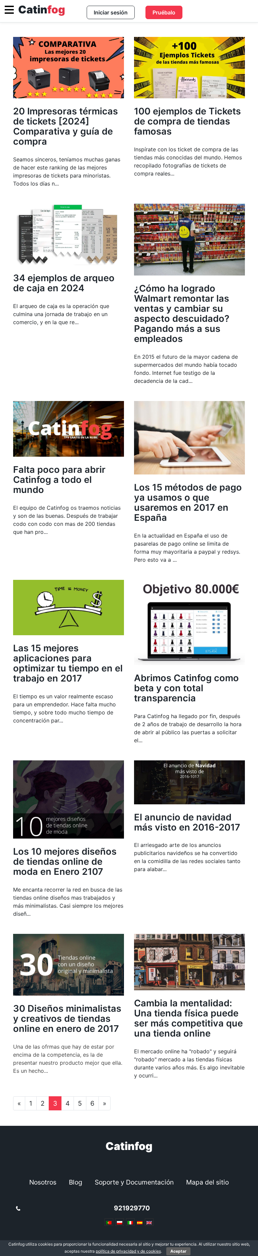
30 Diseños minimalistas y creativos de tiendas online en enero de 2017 (67, 1018)
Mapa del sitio (207, 1182)
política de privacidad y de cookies (128, 1251)
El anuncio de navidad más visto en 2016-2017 (187, 822)
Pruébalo (164, 12)
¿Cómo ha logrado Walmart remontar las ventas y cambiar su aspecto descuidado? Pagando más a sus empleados (181, 313)
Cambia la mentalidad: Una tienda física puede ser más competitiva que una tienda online (188, 1018)
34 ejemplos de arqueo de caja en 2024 (64, 283)
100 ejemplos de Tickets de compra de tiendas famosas (187, 121)
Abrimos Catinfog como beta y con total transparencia (186, 688)
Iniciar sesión (111, 12)
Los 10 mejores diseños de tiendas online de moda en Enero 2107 (65, 861)
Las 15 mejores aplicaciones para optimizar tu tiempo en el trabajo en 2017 (68, 663)
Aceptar (178, 1251)
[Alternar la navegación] (9, 9)
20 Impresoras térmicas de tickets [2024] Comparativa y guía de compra (65, 126)
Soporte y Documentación (134, 1182)
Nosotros (42, 1182)
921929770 (132, 1208)
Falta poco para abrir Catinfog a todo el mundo (59, 479)
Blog (75, 1182)
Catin (41, 9)
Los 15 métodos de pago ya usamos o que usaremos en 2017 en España (188, 502)
